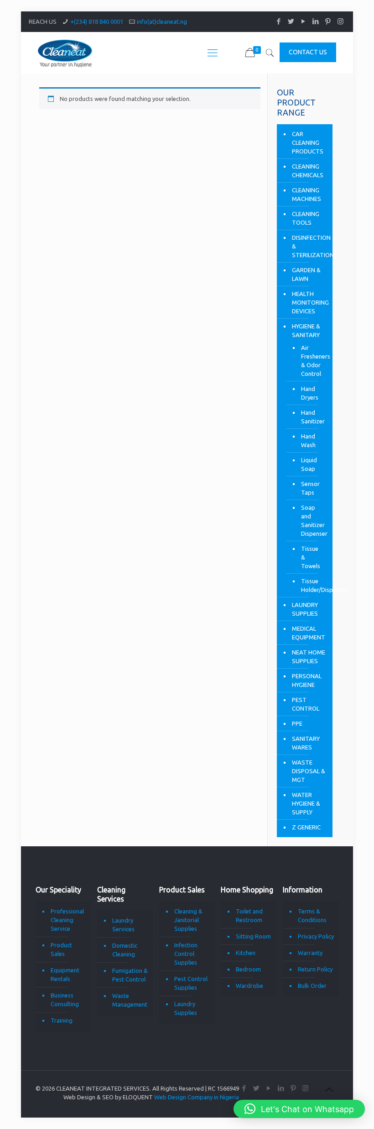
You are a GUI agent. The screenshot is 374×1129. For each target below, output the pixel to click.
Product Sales (61, 949)
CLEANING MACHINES (306, 194)
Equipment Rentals (65, 974)
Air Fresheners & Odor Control (312, 360)
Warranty (310, 953)
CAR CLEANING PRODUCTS (307, 142)
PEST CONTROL (305, 704)
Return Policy (315, 969)
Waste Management (129, 1000)
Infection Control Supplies (185, 953)
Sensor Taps (310, 488)
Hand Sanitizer (312, 416)
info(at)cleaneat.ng (162, 21)
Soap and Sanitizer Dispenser (312, 520)
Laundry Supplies (185, 1008)
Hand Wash (308, 440)
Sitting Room (253, 936)
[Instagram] (340, 21)
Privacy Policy (316, 936)
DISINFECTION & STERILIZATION (310, 246)
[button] (299, 1109)
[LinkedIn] (316, 21)
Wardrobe (249, 985)
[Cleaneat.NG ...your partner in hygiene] (65, 52)
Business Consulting (65, 999)
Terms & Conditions (312, 915)
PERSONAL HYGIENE (307, 680)
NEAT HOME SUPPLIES (308, 656)
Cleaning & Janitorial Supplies (188, 920)
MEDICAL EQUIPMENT (308, 632)
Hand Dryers (309, 393)
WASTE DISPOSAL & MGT (308, 771)
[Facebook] (279, 21)
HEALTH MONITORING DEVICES (310, 302)
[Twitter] (291, 21)
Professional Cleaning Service (67, 920)
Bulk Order (312, 985)
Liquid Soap (309, 464)
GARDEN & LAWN (306, 274)
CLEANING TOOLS (305, 218)
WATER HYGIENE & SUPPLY (306, 803)
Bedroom (248, 969)
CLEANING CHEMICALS (307, 170)
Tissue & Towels (310, 557)
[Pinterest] (328, 21)
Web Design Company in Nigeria (196, 1097)
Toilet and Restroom (249, 915)
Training (62, 1020)
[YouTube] (303, 21)
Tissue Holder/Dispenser (312, 585)
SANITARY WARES (306, 742)
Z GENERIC (306, 827)
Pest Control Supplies (191, 983)
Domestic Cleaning (124, 949)
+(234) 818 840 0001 (96, 21)
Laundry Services (123, 924)
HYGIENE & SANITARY (306, 330)
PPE (297, 723)
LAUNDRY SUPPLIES (305, 609)
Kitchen (245, 953)
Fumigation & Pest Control (130, 974)
